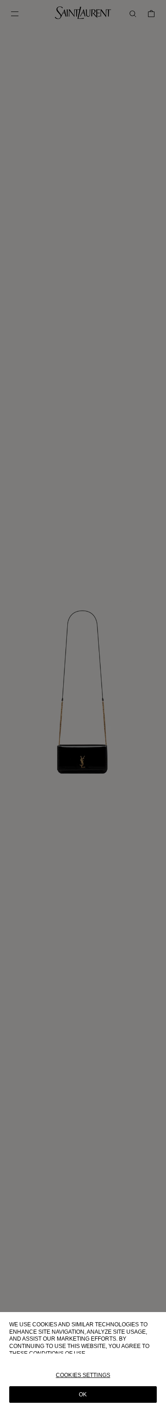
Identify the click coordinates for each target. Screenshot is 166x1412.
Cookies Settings (83, 1375)
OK (83, 1394)
